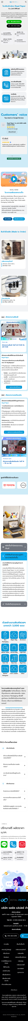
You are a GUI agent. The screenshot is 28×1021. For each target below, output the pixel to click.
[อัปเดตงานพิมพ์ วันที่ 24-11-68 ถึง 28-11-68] (13, 336)
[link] (13, 336)
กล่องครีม (21, 953)
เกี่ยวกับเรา (6, 953)
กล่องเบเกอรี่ (20, 965)
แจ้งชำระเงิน (6, 971)
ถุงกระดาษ (20, 972)
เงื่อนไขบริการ (6, 975)
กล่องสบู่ (20, 961)
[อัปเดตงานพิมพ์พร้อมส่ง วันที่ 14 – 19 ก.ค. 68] (14, 452)
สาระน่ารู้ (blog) (6, 949)
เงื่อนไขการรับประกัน (6, 979)
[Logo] (14, 2)
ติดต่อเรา (6, 957)
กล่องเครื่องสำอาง (20, 957)
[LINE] (4, 844)
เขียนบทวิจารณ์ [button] (12, 132)
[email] (22, 844)
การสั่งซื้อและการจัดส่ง (6, 962)
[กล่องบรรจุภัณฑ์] (13, 254)
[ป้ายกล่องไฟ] (14, 290)
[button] (3, 333)
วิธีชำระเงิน (6, 967)
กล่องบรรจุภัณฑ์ (21, 949)
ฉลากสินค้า (20, 968)
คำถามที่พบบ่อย (6, 984)
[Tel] (13, 844)
